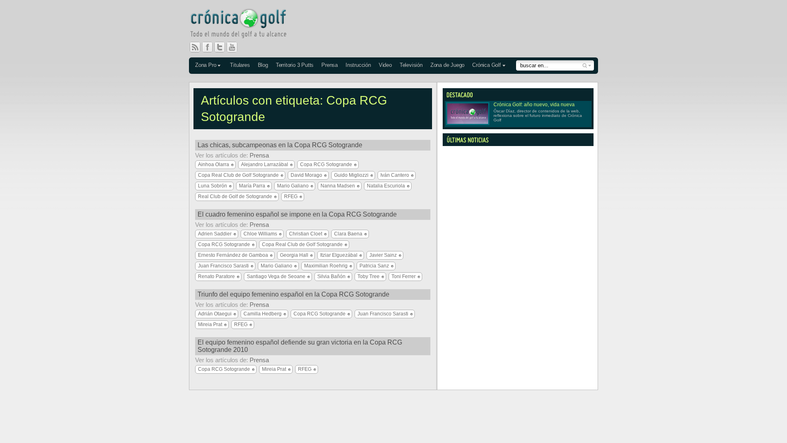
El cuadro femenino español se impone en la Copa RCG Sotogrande (297, 214)
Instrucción (358, 65)
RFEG (291, 196)
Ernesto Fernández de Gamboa (233, 255)
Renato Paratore (216, 276)
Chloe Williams (260, 234)
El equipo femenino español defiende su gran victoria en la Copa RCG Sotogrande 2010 (300, 346)
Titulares (240, 65)
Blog (263, 65)
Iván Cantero (394, 175)
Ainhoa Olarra (213, 164)
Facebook (210, 47)
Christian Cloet (305, 234)
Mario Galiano (293, 186)
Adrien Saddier (215, 234)
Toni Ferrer (403, 276)
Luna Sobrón (212, 186)
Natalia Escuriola (386, 186)
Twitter (223, 47)
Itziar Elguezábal (338, 255)
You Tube (235, 47)
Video (385, 65)
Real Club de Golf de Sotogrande (235, 196)
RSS (195, 47)
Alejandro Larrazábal (264, 164)
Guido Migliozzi (351, 175)
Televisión (411, 65)
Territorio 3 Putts (295, 65)
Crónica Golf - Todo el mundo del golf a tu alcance (244, 24)
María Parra (252, 186)
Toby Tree (368, 276)
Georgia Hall (294, 255)
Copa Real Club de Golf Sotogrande (238, 175)
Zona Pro (205, 65)
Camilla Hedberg (262, 314)
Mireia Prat (210, 324)
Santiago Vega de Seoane (276, 276)
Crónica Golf (486, 65)
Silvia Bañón (331, 276)
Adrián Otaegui (215, 314)
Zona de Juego (447, 65)
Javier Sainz (383, 255)
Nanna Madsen (338, 186)
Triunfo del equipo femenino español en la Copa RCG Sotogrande (293, 294)
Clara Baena (348, 234)
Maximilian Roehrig (326, 266)
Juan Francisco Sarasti (223, 266)
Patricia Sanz (374, 266)
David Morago (306, 175)
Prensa (329, 65)
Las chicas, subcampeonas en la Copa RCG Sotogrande (280, 145)
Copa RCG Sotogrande (326, 164)
